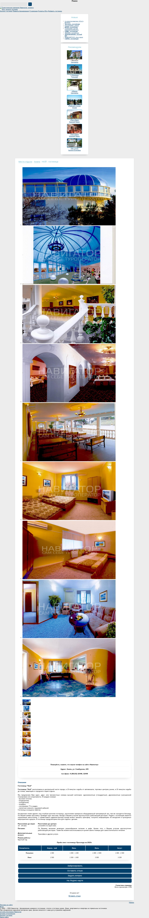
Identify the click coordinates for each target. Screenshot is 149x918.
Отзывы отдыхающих (7, 913)
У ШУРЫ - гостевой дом (71, 38)
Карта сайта (4, 917)
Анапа (37, 162)
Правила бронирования (21, 11)
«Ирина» (75, 91)
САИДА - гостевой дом (71, 31)
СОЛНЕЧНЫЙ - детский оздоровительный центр (72, 29)
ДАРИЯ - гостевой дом (71, 27)
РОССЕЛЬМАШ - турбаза (72, 25)
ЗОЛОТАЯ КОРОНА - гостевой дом (73, 35)
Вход (2, 906)
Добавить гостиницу (55, 11)
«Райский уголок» (74, 106)
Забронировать (75, 866)
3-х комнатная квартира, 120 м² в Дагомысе (74, 22)
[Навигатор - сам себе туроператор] (17, 9)
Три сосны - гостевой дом (72, 24)
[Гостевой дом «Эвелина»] (74, 59)
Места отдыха (25, 162)
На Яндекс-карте (75, 880)
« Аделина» (74, 75)
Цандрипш (74, 62)
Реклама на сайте (6, 905)
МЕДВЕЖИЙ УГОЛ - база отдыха (74, 37)
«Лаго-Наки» (74, 120)
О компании (33, 11)
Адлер (74, 108)
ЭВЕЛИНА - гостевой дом (72, 33)
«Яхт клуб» (74, 148)
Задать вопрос (75, 875)
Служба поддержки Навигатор (10, 912)
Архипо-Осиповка (74, 150)
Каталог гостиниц (6, 11)
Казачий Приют (74, 122)
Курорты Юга (42, 11)
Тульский (74, 77)
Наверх (131, 902)
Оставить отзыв (75, 871)
